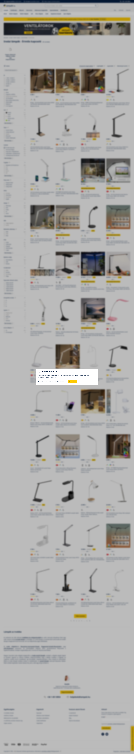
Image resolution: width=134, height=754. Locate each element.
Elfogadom (72, 382)
